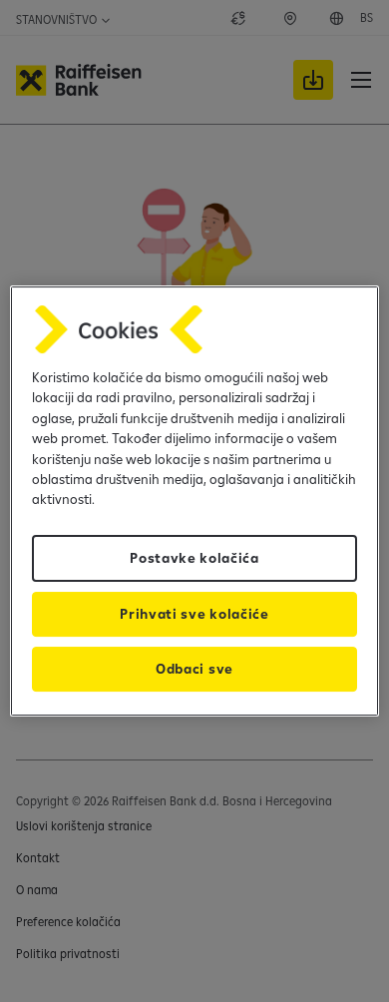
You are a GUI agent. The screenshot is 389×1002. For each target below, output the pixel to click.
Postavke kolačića (194, 558)
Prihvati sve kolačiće (194, 614)
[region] (195, 501)
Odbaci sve (194, 669)
